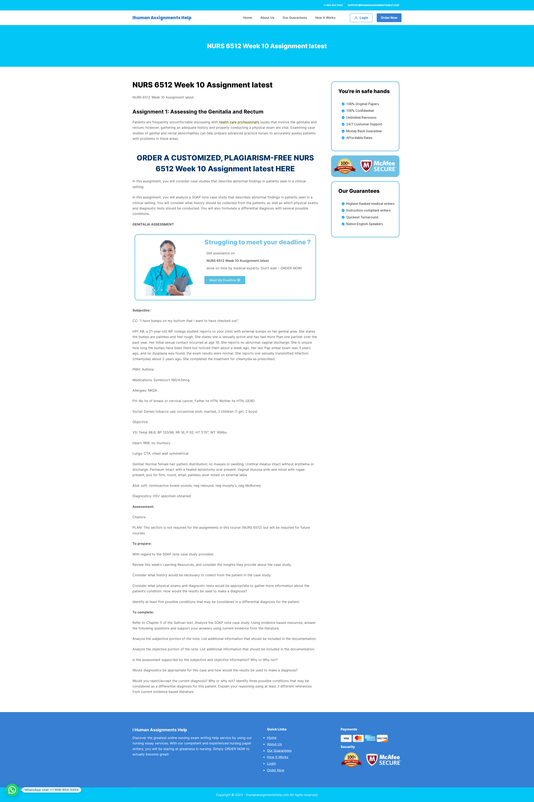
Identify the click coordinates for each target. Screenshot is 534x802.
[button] (224, 280)
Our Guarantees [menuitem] (295, 18)
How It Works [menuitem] (325, 18)
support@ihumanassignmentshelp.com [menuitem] (373, 5)
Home (271, 737)
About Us (274, 744)
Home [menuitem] (247, 18)
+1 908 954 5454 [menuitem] (333, 5)
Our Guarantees (279, 750)
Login (271, 763)
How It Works (277, 757)
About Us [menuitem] (267, 18)
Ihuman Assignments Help (161, 18)
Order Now (389, 18)
